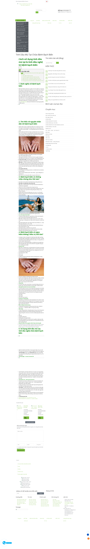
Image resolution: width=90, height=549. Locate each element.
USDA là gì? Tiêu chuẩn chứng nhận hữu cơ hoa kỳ (57, 70)
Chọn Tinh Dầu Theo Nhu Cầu (51, 115)
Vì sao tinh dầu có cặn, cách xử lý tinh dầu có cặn (56, 83)
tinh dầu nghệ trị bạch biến (22, 474)
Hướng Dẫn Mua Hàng (36, 22)
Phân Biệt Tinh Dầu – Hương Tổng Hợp (52, 141)
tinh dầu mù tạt (20, 471)
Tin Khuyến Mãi (48, 145)
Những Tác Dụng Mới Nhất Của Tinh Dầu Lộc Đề (56, 99)
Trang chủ (32, 20)
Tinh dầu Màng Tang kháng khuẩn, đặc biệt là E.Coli (57, 93)
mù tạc (19, 466)
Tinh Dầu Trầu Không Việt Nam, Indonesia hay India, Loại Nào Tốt (59, 96)
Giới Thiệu (38, 20)
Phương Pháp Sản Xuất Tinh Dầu (51, 143)
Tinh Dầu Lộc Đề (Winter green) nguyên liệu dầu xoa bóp (58, 80)
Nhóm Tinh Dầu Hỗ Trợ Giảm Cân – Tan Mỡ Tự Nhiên (28, 398)
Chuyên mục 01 (48, 128)
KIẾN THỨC (70, 20)
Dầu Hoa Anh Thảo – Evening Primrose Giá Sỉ (40, 406)
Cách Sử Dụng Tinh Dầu (50, 113)
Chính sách (49, 22)
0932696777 (9, 542)
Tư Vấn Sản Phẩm (49, 149)
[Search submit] (37, 12)
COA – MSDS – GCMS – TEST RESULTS (52, 130)
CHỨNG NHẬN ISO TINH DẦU (51, 126)
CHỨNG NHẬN (61, 20)
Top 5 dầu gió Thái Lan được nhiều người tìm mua (57, 90)
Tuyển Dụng (48, 150)
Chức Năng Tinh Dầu (49, 117)
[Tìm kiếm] (57, 63)
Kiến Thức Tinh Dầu (49, 139)
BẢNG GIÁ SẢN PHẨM (46, 20)
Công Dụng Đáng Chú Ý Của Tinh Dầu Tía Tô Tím (27, 397)
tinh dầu (19, 469)
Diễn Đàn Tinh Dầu (49, 134)
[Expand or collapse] (20, 70)
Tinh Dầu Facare (24, 101)
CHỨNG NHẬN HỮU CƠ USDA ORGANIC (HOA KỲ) (55, 124)
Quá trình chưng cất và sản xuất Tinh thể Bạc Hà (56, 77)
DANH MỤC (54, 20)
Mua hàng (26, 418)
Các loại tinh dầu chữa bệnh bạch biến (24, 463)
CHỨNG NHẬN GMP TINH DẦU (51, 121)
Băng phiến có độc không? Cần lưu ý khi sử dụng (56, 73)
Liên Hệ (70, 22)
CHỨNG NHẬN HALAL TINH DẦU (51, 122)
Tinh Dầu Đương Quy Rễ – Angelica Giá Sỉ (26, 406)
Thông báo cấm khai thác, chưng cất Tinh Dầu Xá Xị (57, 86)
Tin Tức (60, 22)
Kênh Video (48, 135)
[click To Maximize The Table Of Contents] (20, 67)
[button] (16, 461)
